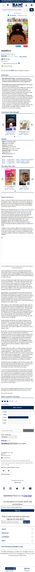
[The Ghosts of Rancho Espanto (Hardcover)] (11, 122)
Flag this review (5, 474)
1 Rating (16, 56)
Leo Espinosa (12, 54)
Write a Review (23, 56)
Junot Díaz (4, 54)
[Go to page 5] (19, 136)
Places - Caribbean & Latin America (25, 159)
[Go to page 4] (18, 191)
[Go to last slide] (3, 125)
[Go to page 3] (17, 191)
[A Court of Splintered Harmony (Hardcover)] (10, 177)
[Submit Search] (32, 9)
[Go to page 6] (20, 136)
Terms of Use (30, 553)
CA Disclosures (12, 555)
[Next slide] (32, 125)
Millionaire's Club (22, 15)
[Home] (17, 5)
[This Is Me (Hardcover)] (24, 177)
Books (3, 159)
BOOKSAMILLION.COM (8, 553)
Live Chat (28, 495)
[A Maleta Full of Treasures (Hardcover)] (24, 125)
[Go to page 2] (15, 136)
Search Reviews (28, 430)
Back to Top (17, 482)
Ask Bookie (13, 15)
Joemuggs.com (20, 553)
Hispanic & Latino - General (23, 161)
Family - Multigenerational (22, 162)
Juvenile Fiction (11, 159)
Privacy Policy (22, 555)
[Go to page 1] (14, 136)
